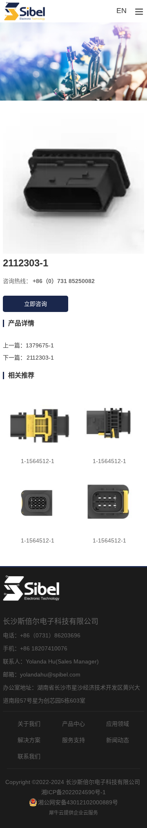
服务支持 (73, 740)
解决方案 (29, 740)
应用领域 (117, 723)
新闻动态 (117, 740)
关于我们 (29, 723)
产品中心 (73, 723)
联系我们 (29, 756)
